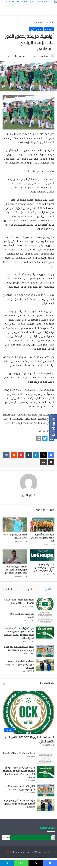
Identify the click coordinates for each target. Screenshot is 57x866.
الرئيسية (48, 22)
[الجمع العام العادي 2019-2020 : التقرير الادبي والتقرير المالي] (45, 604)
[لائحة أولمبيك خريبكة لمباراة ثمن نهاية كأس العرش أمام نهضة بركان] (42, 555)
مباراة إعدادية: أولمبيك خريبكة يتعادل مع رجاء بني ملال (42, 538)
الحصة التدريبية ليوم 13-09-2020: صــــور (15, 536)
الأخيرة (29, 589)
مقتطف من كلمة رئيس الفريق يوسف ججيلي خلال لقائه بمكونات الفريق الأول (15, 569)
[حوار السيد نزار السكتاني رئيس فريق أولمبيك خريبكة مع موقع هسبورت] (45, 665)
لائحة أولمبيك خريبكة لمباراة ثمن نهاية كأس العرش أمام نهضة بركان (44, 567)
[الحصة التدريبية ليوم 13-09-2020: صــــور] (15, 524)
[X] (43, 455)
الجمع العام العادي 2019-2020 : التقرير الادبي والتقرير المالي (19, 601)
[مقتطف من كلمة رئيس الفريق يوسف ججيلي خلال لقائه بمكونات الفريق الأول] (15, 556)
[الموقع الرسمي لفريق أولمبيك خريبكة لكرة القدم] (28, 4)
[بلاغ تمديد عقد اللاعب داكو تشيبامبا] (45, 618)
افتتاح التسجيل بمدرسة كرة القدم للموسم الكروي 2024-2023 (19, 648)
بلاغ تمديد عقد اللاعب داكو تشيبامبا (22, 615)
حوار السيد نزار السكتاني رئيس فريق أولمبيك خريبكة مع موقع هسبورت (20, 664)
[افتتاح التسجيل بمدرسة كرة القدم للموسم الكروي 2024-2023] (45, 651)
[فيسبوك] (51, 455)
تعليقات (10, 589)
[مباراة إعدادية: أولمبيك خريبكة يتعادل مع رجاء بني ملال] (42, 524)
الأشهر (47, 589)
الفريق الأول (35, 29)
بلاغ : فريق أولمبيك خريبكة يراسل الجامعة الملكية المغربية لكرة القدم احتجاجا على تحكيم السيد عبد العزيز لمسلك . (19, 633)
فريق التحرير (45, 56)
